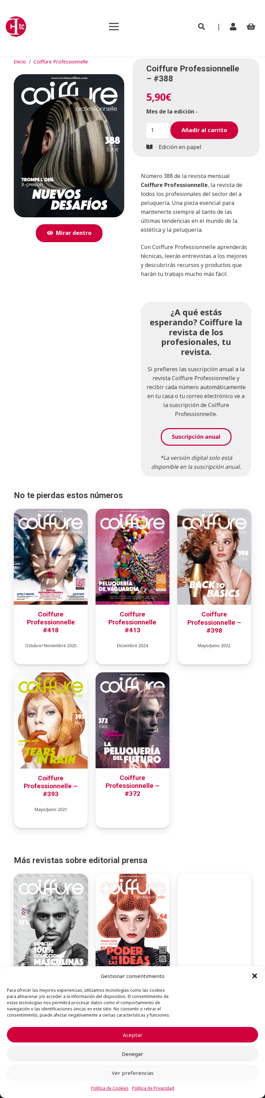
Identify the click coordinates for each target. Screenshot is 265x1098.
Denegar (132, 1053)
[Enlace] (234, 26)
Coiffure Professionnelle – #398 (214, 622)
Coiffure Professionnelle (60, 61)
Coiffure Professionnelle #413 (132, 622)
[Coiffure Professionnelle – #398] (214, 513)
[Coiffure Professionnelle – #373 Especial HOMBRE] (51, 878)
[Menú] (114, 26)
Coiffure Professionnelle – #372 (132, 786)
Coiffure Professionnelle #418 (51, 622)
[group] (196, 166)
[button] (254, 975)
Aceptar (133, 1034)
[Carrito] (251, 26)
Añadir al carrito (204, 130)
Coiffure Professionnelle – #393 (51, 786)
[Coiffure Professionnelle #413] (132, 513)
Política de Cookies (110, 1088)
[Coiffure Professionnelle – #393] (51, 677)
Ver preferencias (133, 1072)
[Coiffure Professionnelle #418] (51, 513)
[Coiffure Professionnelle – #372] (132, 677)
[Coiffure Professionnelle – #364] (132, 878)
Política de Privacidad (153, 1088)
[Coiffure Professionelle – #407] (214, 878)
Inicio (20, 61)
